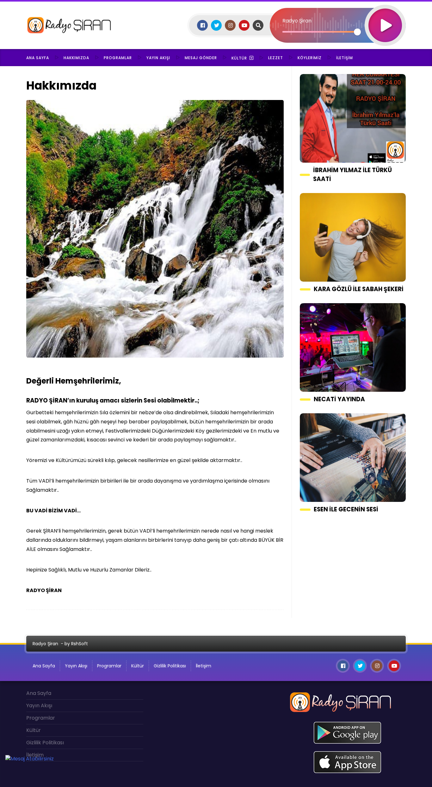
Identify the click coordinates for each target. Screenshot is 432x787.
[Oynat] (385, 17)
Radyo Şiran (45, 643)
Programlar (118, 57)
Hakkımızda (76, 57)
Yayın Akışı (158, 57)
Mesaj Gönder (201, 57)
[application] (338, 14)
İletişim (344, 57)
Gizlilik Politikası (170, 666)
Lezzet (275, 57)
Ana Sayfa (37, 57)
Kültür (239, 58)
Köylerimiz (310, 57)
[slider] (319, 32)
